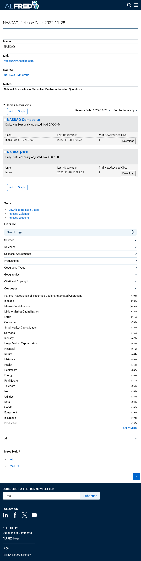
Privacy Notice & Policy (17, 554)
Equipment (10, 412)
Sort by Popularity (123, 110)
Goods (8, 407)
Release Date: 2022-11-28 (91, 110)
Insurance (10, 417)
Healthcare (10, 370)
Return (8, 354)
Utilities (9, 396)
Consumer (10, 322)
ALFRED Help (11, 538)
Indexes (9, 301)
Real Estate (11, 380)
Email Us (13, 466)
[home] (22, 5)
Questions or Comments (17, 532)
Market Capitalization (17, 306)
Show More (130, 427)
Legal (6, 548)
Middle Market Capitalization (21, 311)
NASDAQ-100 (17, 152)
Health (8, 364)
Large (7, 317)
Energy (8, 375)
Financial (9, 348)
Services (9, 333)
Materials (9, 359)
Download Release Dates (23, 209)
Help (11, 459)
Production (10, 423)
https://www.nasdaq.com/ (19, 61)
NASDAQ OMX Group (16, 75)
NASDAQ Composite (23, 120)
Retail (7, 402)
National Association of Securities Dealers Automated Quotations (43, 295)
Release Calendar (19, 213)
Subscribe (90, 496)
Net (6, 391)
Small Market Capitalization (20, 327)
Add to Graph (17, 111)
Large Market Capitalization (20, 343)
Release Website (18, 217)
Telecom (9, 386)
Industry (9, 338)
